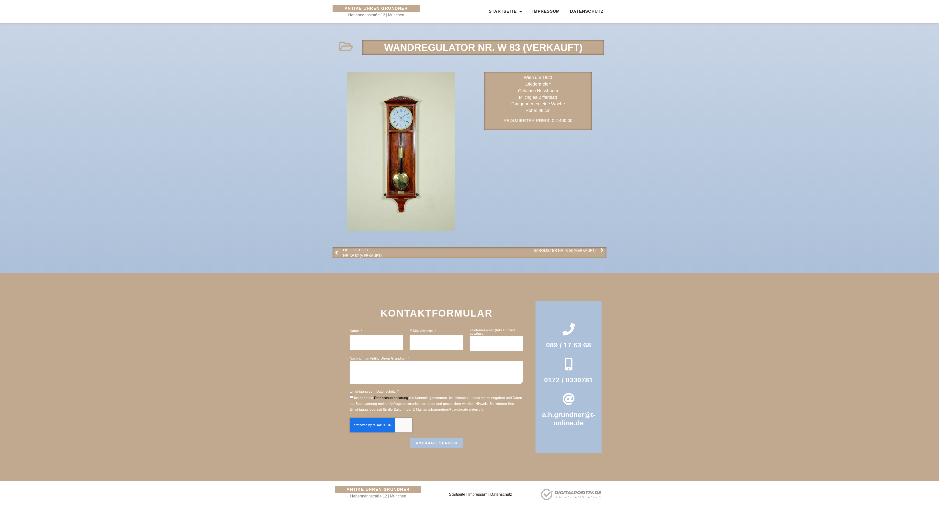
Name (355, 331)
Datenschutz (587, 11)
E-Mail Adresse (422, 331)
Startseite (503, 11)
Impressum (546, 11)
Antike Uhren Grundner (376, 8)
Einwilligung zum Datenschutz (373, 391)
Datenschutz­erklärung (391, 398)
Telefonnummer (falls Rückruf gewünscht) (492, 331)
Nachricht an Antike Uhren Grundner (378, 358)
